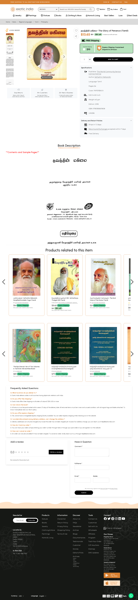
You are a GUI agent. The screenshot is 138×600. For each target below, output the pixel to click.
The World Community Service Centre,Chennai (65, 303)
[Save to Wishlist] (76, 31)
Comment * (79, 446)
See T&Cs (22, 96)
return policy (33, 410)
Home (8, 22)
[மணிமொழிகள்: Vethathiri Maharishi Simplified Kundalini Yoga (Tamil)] (27, 295)
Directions (106, 545)
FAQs (75, 523)
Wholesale (92, 530)
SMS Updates (93, 553)
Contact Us (92, 519)
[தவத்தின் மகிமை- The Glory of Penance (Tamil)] (10, 38)
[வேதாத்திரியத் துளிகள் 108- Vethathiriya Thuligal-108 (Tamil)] (65, 295)
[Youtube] (123, 519)
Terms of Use (103, 488)
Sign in (106, 2)
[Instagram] (116, 519)
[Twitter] (108, 519)
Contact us (117, 2)
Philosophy (44, 22)
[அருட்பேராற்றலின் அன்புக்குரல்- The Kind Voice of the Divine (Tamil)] (103, 295)
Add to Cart (113, 59)
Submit (83, 493)
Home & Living (47, 538)
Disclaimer (61, 519)
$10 (88, 49)
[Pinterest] (112, 519)
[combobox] (73, 9)
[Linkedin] (119, 519)
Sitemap (91, 549)
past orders (74, 428)
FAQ (125, 2)
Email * (77, 476)
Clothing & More (48, 530)
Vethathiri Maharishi (103, 77)
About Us (76, 519)
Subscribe (31, 520)
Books (14, 22)
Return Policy (62, 523)
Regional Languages (25, 22)
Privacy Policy (113, 488)
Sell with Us (92, 526)
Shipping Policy (63, 530)
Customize (92, 523)
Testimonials (78, 541)
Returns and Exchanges (98, 129)
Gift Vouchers (93, 545)
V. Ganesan (18, 371)
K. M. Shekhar (57, 371)
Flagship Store (108, 536)
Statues (45, 519)
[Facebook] (105, 519)
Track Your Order (94, 541)
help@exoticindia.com (108, 422)
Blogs (75, 534)
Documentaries (79, 538)
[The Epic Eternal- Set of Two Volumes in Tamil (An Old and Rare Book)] (27, 364)
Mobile (95, 476)
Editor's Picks (78, 553)
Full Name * (78, 463)
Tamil (36, 22)
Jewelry (45, 526)
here (58, 428)
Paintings (46, 534)
